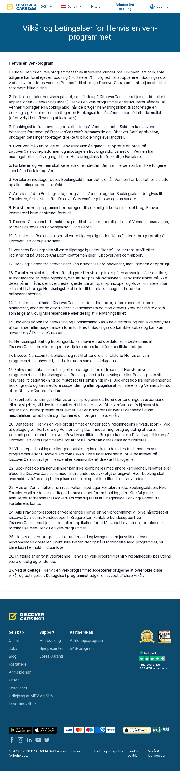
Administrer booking (125, 6)
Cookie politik (133, 753)
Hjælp (95, 6)
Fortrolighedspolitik (108, 751)
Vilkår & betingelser (157, 753)
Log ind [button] (163, 6)
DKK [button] (44, 6)
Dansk (72, 6)
